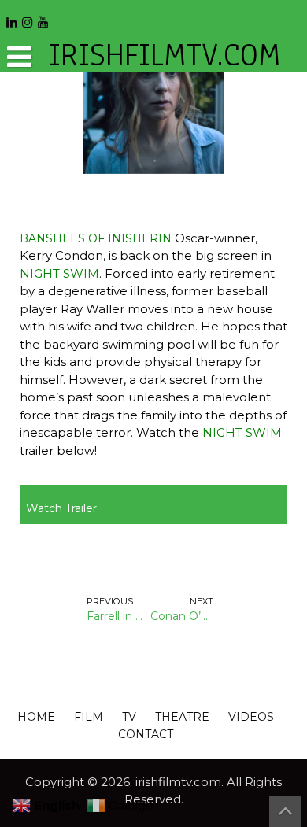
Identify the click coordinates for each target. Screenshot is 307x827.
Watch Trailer (61, 508)
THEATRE (182, 717)
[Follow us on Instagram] (27, 17)
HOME (36, 717)
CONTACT (145, 734)
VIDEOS (251, 717)
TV (129, 717)
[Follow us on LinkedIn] (11, 17)
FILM (88, 717)
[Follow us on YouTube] (43, 17)
